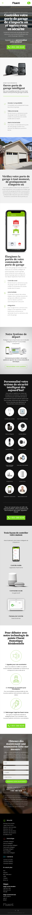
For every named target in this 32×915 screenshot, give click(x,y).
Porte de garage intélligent (10, 845)
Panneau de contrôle (8, 823)
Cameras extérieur (8, 861)
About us (5, 880)
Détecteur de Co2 (8, 829)
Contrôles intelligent (8, 841)
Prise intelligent (7, 851)
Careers (5, 878)
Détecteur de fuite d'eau (9, 831)
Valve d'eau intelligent (9, 853)
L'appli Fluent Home (8, 825)
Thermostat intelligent (9, 847)
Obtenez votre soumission (16, 781)
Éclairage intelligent (8, 849)
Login (4, 876)
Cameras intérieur (8, 863)
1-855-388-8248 (17, 47)
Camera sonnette (8, 860)
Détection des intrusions (9, 833)
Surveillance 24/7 (7, 834)
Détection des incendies (9, 827)
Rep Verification (7, 874)
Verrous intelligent (8, 843)
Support (5, 872)
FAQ (4, 870)
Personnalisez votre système (16, 366)
